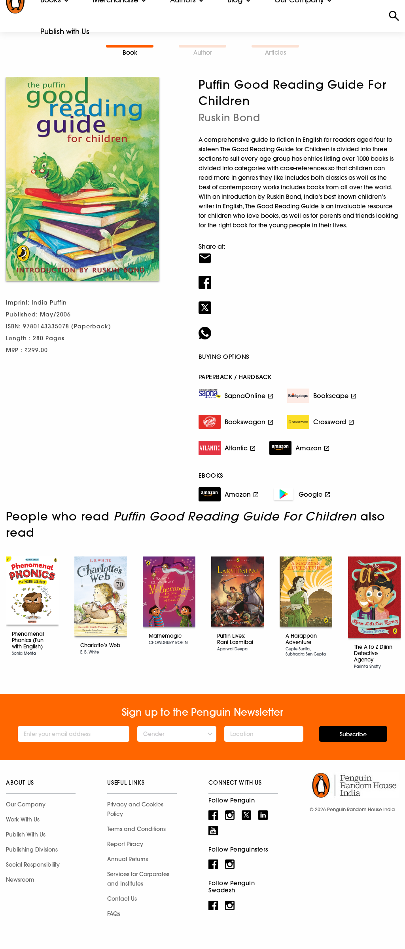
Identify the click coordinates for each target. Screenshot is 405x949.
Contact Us (122, 898)
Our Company (25, 804)
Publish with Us (64, 31)
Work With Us (23, 819)
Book (130, 52)
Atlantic (236, 448)
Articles (275, 52)
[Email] (299, 253)
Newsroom (20, 879)
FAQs (113, 913)
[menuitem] (65, 32)
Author (202, 52)
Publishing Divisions (32, 849)
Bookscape (330, 396)
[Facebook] (299, 277)
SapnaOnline (245, 396)
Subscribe (353, 734)
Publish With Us (25, 834)
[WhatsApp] (299, 327)
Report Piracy (125, 844)
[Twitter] (299, 302)
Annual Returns (127, 859)
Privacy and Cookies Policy (135, 809)
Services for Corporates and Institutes (138, 879)
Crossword (329, 422)
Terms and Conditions (136, 829)
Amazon (308, 448)
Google (310, 494)
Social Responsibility (33, 864)
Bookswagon (245, 422)
